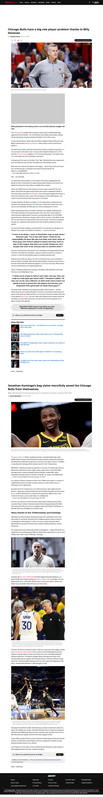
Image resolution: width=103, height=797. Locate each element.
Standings (41, 2)
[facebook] (89, 2)
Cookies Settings (53, 786)
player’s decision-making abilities (21, 652)
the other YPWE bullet (27, 577)
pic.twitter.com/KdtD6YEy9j (54, 475)
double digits (34, 194)
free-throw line (21, 154)
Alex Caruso (25, 296)
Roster (48, 2)
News (21, 2)
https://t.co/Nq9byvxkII (40, 496)
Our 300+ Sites (70, 780)
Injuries (53, 2)
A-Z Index (36, 786)
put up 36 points (33, 143)
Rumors (27, 2)
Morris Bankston (15, 396)
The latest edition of (17, 457)
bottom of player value (43, 579)
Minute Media (11, 790)
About (13, 780)
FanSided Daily (86, 780)
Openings (36, 780)
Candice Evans (15, 36)
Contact (50, 780)
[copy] (21, 40)
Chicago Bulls (18, 132)
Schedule (34, 2)
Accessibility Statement (18, 786)
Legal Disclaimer (86, 783)
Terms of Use (52, 783)
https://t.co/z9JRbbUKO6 (19, 171)
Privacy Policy (37, 783)
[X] (93, 2)
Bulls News (19, 371)
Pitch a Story (15, 783)
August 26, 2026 (40, 477)
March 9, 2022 (35, 173)
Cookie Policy (69, 783)
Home (13, 371)
